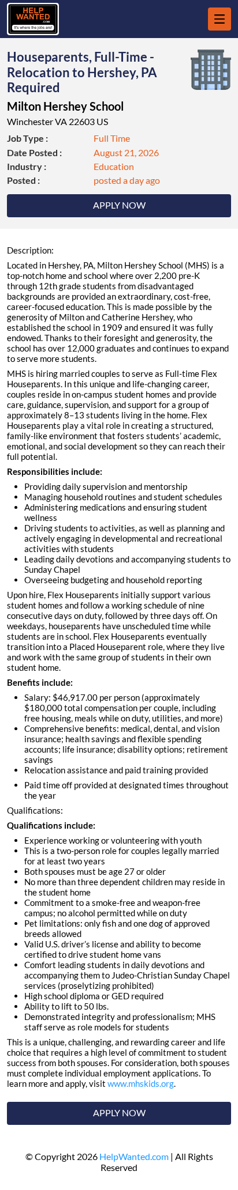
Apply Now (119, 204)
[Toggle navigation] (219, 19)
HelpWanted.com (134, 1156)
